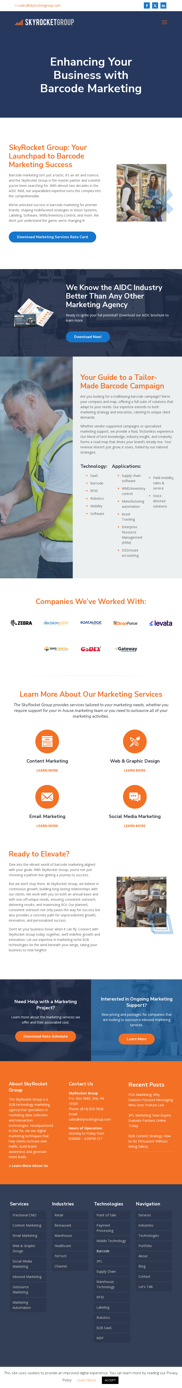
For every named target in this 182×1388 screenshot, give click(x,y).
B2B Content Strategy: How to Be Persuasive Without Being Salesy (149, 1141)
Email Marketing (25, 1235)
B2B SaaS (104, 1327)
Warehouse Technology (105, 1284)
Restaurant (63, 1225)
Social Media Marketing (22, 1264)
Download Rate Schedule (45, 1036)
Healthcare (63, 1245)
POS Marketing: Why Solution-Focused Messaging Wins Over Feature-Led (150, 1099)
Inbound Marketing (27, 1276)
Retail (59, 1215)
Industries (145, 1225)
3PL (99, 1261)
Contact (144, 1276)
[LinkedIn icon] (163, 5)
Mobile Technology (111, 1240)
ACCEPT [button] (110, 1380)
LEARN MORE (47, 770)
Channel (61, 1266)
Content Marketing (27, 1225)
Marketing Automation (22, 1305)
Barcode (102, 1251)
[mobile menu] (164, 22)
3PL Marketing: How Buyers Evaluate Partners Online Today (149, 1120)
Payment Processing (104, 1228)
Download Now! (88, 336)
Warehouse (63, 1235)
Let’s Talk (145, 1286)
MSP (100, 1338)
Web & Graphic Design (24, 1248)
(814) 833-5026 (92, 1109)
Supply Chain (106, 1271)
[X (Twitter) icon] (155, 5)
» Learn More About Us (28, 1165)
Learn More (136, 1039)
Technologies (148, 1235)
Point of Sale (106, 1215)
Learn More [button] (86, 1380)
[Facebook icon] (147, 5)
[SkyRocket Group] (44, 22)
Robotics (103, 1317)
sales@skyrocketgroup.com (39, 5)
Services (144, 1215)
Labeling (102, 1307)
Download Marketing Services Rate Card (52, 237)
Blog (142, 1266)
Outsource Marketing (21, 1289)
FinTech (61, 1256)
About (143, 1256)
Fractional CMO (24, 1215)
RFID (100, 1297)
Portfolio (145, 1245)
